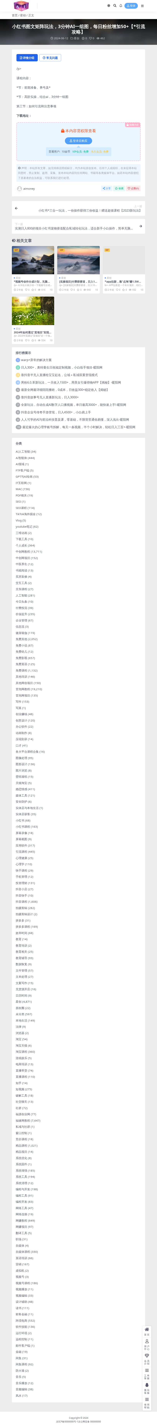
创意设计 (21, 720)
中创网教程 (23, 551)
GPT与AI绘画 (24, 476)
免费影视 (21, 658)
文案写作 (21, 983)
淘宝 (18, 1039)
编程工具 (21, 1195)
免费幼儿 (21, 651)
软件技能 (21, 1327)
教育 (18, 939)
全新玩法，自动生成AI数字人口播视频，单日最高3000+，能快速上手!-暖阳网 (73, 405)
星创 (23, 15)
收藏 (121, 188)
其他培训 (21, 676)
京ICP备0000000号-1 (67, 1421)
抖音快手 (21, 895)
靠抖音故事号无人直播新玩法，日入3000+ (50, 397)
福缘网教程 (23, 1120)
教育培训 (21, 945)
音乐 (18, 1377)
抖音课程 (21, 901)
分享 (108, 188)
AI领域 (20, 464)
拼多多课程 (23, 926)
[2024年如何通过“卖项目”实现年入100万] (33, 311)
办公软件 (21, 726)
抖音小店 (21, 889)
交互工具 (21, 583)
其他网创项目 (24, 683)
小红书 (20, 820)
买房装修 (21, 576)
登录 (132, 5)
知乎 (18, 1083)
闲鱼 (18, 1358)
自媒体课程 (23, 1252)
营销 (18, 1264)
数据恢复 (21, 964)
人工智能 (21, 595)
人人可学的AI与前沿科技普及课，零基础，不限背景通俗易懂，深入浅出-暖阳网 (75, 419)
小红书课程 (23, 826)
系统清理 (21, 1183)
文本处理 (21, 976)
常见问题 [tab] (52, 58)
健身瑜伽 (21, 633)
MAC (19, 489)
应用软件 (21, 845)
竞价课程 (21, 1139)
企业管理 (21, 620)
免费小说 (21, 645)
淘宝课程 (21, 1051)
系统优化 (21, 1158)
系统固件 (21, 1164)
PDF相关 (21, 495)
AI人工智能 (23, 451)
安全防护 (21, 801)
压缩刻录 (21, 739)
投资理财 (21, 883)
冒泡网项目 (23, 695)
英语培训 (21, 1258)
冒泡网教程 (23, 689)
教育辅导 (21, 958)
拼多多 (20, 920)
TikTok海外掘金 (26, 514)
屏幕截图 (21, 839)
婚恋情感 (21, 789)
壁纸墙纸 (21, 776)
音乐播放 (21, 1383)
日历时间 (21, 995)
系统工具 (21, 1177)
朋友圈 (20, 1008)
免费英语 (21, 664)
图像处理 (21, 758)
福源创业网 (23, 1114)
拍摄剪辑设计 (24, 914)
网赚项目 (21, 1227)
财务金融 (21, 1314)
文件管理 (21, 970)
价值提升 (21, 614)
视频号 (20, 1277)
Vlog (19, 520)
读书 (18, 1308)
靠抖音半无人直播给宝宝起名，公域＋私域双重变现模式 (59, 375)
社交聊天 (21, 1102)
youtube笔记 (24, 526)
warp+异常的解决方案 (36, 360)
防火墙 (20, 1370)
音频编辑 (21, 1389)
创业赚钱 (21, 714)
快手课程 (21, 870)
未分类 (20, 1014)
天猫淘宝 (21, 783)
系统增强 (21, 1170)
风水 (18, 1395)
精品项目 (21, 1152)
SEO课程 (21, 508)
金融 (18, 1352)
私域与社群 (23, 1127)
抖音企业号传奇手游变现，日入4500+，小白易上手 (56, 412)
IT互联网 (21, 483)
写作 (18, 701)
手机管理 (21, 876)
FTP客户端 (22, 470)
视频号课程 (23, 1283)
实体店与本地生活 (27, 808)
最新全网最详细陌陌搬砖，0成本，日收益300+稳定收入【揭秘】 (65, 390)
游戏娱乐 (21, 1058)
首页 (15, 15)
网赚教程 (21, 1220)
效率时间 (21, 933)
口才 (18, 745)
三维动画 (21, 533)
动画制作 (21, 733)
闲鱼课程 (21, 1364)
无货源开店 (23, 989)
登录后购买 (80, 140)
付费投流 (21, 608)
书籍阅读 (21, 570)
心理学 (20, 864)
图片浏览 (21, 770)
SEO (18, 501)
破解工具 (21, 1095)
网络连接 (21, 1214)
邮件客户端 (23, 1345)
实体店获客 (23, 814)
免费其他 (21, 639)
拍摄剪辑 (21, 908)
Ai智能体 (21, 458)
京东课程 (21, 589)
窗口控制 (21, 1133)
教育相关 (21, 951)
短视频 (20, 1089)
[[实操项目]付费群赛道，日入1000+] (78, 260)
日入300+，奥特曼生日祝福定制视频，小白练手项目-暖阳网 (61, 367)
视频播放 (21, 1289)
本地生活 (21, 1020)
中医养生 (21, 564)
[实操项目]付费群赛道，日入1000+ (77, 283)
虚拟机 (20, 1270)
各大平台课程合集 (27, 751)
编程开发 (21, 1202)
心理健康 (21, 858)
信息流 (20, 626)
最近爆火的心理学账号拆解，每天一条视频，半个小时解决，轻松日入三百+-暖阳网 (78, 427)
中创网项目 (23, 558)
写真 (18, 708)
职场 (18, 1239)
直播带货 (21, 1070)
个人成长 (21, 545)
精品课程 (21, 1145)
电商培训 (21, 1064)
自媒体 (20, 1245)
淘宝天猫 (21, 1045)
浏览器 (20, 1033)
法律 (18, 1026)
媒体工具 (21, 795)
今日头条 (21, 601)
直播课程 (21, 1077)
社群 (18, 1108)
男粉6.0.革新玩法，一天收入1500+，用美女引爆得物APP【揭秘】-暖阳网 (71, 382)
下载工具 (21, 539)
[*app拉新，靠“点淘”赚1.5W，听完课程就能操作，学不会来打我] (124, 260)
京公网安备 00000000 (89, 1421)
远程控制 (21, 1339)
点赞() (135, 188)
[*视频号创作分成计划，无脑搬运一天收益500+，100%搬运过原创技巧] (33, 260)
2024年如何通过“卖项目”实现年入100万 (33, 333)
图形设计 (21, 764)
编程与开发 (23, 1189)
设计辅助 (21, 1302)
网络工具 (21, 1208)
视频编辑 (21, 1295)
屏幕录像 (21, 833)
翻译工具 (21, 1233)
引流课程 (21, 851)
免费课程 (21, 670)
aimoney (29, 188)
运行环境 (21, 1333)
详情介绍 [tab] (28, 58)
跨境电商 (21, 1320)
